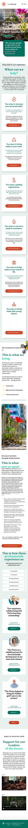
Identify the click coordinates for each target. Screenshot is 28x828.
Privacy (8, 824)
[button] (12, 545)
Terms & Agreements (16, 824)
